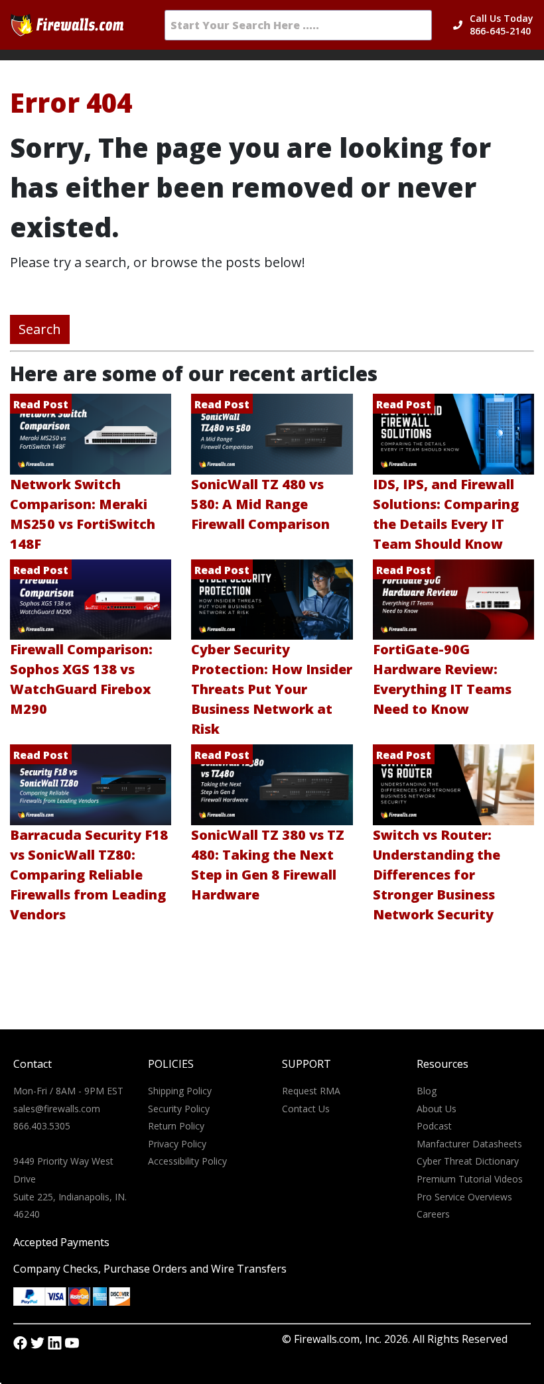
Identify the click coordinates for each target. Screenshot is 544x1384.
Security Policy (179, 1108)
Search (40, 329)
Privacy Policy (177, 1143)
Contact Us (306, 1108)
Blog (427, 1090)
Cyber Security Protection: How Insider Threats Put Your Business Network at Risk (271, 689)
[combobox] (298, 25)
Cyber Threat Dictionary (468, 1161)
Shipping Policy (180, 1090)
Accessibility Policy (187, 1161)
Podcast (434, 1126)
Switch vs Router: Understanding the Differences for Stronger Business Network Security (436, 874)
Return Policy (176, 1126)
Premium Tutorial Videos (470, 1179)
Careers (433, 1214)
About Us (436, 1108)
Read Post (40, 404)
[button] (501, 25)
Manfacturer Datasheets (469, 1143)
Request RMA (311, 1090)
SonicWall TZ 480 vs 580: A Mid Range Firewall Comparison (260, 504)
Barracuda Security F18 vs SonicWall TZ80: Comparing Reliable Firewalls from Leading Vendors (89, 874)
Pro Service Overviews (464, 1196)
